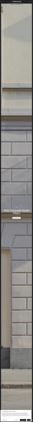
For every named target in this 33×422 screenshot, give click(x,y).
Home (11, 3)
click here (22, 417)
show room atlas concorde (16, 3)
